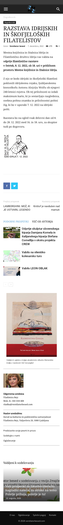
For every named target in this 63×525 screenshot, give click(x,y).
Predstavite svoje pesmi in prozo (19, 430)
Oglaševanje (9, 440)
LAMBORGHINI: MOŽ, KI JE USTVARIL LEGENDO (16, 208)
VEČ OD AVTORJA (42, 221)
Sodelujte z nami (11, 435)
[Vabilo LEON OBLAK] (11, 271)
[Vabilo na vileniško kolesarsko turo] (11, 256)
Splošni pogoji (39, 515)
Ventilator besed (17, 46)
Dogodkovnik (9, 17)
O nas (12, 515)
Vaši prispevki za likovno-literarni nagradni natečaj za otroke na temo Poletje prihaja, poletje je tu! (31, 490)
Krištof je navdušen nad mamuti (46, 208)
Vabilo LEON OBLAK (35, 268)
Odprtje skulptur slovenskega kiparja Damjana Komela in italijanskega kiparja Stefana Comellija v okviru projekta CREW (40, 236)
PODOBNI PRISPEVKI (16, 221)
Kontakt (52, 515)
